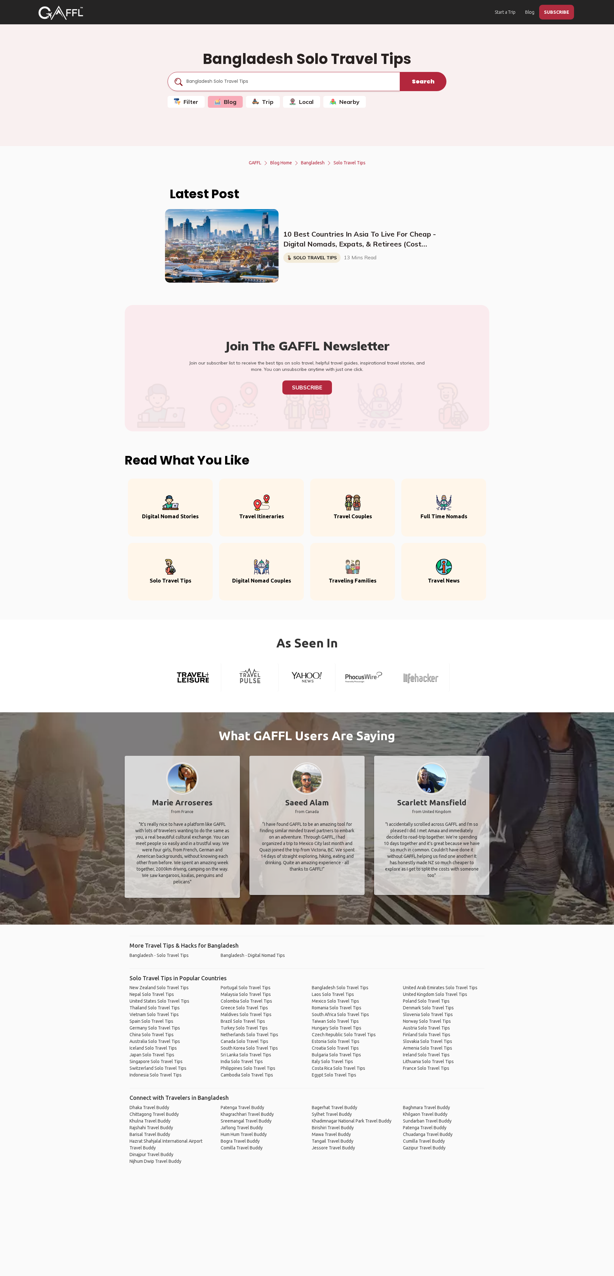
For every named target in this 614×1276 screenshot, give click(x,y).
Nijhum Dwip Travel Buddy (155, 1161)
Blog (529, 12)
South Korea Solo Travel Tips (249, 1048)
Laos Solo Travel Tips (333, 994)
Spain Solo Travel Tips (151, 1021)
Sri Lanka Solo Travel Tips (246, 1054)
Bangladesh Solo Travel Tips (340, 987)
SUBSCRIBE (556, 12)
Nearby (349, 102)
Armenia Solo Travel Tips (427, 1048)
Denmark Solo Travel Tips (428, 1007)
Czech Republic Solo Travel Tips (344, 1034)
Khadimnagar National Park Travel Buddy (351, 1120)
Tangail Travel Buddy (332, 1141)
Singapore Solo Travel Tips (156, 1061)
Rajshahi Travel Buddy (151, 1127)
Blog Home (281, 162)
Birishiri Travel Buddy (333, 1127)
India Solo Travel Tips (242, 1061)
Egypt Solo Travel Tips (334, 1074)
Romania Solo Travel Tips (336, 1007)
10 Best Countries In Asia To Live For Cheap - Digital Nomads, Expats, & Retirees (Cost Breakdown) (359, 239)
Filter (191, 102)
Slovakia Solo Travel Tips (427, 1041)
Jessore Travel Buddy (333, 1147)
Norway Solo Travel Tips (427, 1021)
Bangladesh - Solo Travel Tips (159, 955)
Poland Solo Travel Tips (426, 1001)
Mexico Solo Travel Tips (335, 1001)
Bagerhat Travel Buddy (334, 1107)
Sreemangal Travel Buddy (246, 1120)
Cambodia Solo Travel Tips (247, 1074)
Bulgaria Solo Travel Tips (336, 1054)
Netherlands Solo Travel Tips (249, 1034)
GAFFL (255, 162)
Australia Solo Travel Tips (155, 1041)
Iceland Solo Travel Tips (153, 1048)
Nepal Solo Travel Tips (152, 994)
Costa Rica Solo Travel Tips (338, 1068)
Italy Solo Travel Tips (332, 1061)
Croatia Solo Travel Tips (335, 1048)
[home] (61, 13)
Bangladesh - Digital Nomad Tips (253, 955)
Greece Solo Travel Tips (244, 1007)
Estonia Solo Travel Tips (335, 1041)
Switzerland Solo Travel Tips (158, 1068)
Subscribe (307, 387)
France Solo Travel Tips (426, 1068)
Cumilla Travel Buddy (424, 1141)
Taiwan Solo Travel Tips (335, 1021)
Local (306, 102)
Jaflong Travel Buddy (242, 1127)
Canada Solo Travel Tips (244, 1041)
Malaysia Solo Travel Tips (246, 994)
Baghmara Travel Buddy (426, 1107)
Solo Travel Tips (350, 162)
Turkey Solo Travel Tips (244, 1027)
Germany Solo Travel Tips (155, 1027)
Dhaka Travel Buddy (149, 1107)
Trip (267, 102)
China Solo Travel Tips (152, 1034)
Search (423, 81)
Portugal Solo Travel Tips (246, 987)
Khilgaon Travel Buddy (425, 1114)
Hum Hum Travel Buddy (244, 1134)
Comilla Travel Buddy (242, 1147)
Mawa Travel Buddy (331, 1134)
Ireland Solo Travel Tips (426, 1054)
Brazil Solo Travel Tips (243, 1021)
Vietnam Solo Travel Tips (154, 1014)
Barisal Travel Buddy (150, 1134)
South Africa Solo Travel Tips (340, 1014)
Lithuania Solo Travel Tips (428, 1061)
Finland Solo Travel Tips (426, 1034)
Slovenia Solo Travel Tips (428, 1014)
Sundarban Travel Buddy (427, 1120)
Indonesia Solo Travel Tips (156, 1074)
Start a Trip (505, 12)
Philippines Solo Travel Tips (248, 1068)
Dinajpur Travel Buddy (151, 1154)
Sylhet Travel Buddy (332, 1114)
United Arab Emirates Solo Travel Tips (440, 987)
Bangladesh (313, 162)
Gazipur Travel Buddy (424, 1147)
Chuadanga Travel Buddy (428, 1134)
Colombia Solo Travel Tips (246, 1001)
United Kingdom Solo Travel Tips (435, 994)
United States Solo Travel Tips (159, 1001)
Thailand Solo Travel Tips (155, 1007)
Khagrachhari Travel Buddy (247, 1114)
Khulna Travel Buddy (150, 1120)
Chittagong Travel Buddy (154, 1114)
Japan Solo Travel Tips (152, 1054)
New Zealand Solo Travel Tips (159, 987)
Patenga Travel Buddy (242, 1107)
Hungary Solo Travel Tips (336, 1027)
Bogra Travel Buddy (240, 1141)
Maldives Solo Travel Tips (246, 1014)
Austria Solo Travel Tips (426, 1027)
